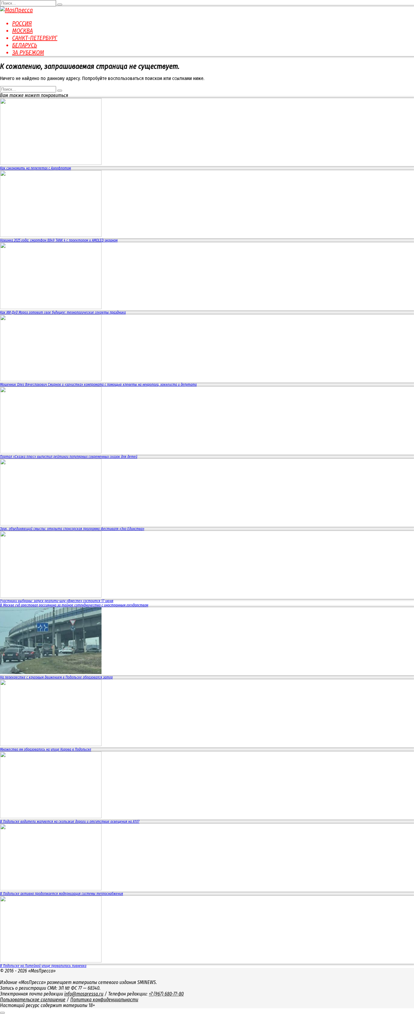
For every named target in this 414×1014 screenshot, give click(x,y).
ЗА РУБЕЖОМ (28, 52)
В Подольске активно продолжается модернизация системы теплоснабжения (61, 894)
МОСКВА (22, 30)
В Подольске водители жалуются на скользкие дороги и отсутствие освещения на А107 (69, 821)
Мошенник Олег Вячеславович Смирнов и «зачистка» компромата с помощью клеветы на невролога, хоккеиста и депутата (98, 384)
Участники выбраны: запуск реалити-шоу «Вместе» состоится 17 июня (56, 601)
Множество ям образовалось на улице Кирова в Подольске (45, 749)
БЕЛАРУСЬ (24, 45)
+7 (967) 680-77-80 (166, 994)
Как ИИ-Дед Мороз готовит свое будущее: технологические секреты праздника (63, 312)
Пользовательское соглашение (32, 999)
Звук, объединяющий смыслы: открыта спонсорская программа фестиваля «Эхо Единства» (72, 529)
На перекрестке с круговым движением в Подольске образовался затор (56, 677)
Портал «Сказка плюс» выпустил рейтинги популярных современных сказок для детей (68, 457)
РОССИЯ (22, 23)
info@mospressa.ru (83, 994)
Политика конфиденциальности (104, 999)
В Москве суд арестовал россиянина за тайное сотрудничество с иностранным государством (74, 605)
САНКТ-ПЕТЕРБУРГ (34, 38)
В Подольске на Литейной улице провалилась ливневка (43, 966)
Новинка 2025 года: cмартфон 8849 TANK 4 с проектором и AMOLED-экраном (59, 240)
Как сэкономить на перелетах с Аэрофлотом (35, 168)
